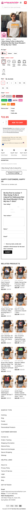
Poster (3, 421)
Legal (2, 474)
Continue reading (13, 173)
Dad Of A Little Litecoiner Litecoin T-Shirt (20, 310)
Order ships (14, 155)
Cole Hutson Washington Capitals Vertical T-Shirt (7, 393)
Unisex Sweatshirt (24, 65)
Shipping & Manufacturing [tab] (9, 163)
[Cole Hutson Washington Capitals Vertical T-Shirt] (7, 381)
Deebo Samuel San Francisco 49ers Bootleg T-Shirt (21, 284)
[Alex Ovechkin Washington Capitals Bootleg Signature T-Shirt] (21, 326)
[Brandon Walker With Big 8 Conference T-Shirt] (21, 353)
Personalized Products (8, 427)
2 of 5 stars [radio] (14, 207)
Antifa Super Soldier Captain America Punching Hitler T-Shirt (20, 393)
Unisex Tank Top (3, 74)
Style (3, 58)
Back (12, 111)
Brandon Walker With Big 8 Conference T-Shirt (20, 365)
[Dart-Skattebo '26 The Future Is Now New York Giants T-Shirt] (7, 326)
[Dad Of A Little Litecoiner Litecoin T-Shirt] (21, 299)
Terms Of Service (6, 471)
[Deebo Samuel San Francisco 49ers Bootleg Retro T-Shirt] (7, 299)
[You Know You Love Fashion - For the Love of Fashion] (10, 3)
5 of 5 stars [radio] (7, 212)
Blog (2, 480)
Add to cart (17, 123)
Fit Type (3, 49)
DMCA (3, 477)
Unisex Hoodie (19, 65)
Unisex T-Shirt (3, 65)
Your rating (7, 204)
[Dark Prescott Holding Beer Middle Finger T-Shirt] (7, 273)
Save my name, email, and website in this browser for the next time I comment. (14, 246)
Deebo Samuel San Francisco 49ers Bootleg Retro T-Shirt (7, 311)
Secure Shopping (6, 452)
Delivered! (24, 155)
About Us (4, 465)
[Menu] (21, 3)
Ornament (4, 424)
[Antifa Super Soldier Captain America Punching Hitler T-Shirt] (21, 381)
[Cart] (25, 2)
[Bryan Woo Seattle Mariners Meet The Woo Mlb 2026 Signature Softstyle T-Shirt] (7, 353)
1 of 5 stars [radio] (6, 207)
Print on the (5, 108)
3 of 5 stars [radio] (7, 209)
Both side (14, 113)
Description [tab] (4, 160)
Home (2, 39)
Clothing (8, 39)
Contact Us (4, 437)
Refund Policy (5, 446)
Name (6, 229)
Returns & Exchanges (8, 449)
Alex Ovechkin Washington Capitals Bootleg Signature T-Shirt (20, 338)
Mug (2, 418)
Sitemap (3, 455)
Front (13, 108)
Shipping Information (7, 443)
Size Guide (10, 78)
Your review (8, 215)
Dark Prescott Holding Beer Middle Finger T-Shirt (6, 284)
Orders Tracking (6, 440)
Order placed (4, 155)
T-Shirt (14, 39)
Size (2, 79)
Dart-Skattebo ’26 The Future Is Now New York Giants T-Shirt (7, 338)
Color (3, 92)
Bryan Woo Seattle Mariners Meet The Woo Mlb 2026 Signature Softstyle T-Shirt (7, 366)
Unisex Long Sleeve (14, 65)
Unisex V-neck (8, 65)
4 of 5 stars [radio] (17, 209)
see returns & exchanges (14, 132)
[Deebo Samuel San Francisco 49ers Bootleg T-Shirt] (21, 273)
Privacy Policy (5, 468)
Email (6, 236)
